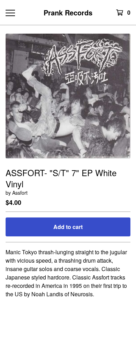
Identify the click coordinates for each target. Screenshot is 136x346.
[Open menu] (10, 12)
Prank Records (68, 12)
